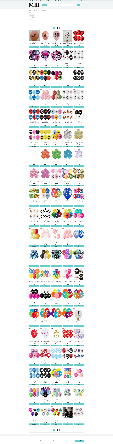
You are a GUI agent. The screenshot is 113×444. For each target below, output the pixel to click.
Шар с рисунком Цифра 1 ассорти (67, 301)
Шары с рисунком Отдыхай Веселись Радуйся (79, 63)
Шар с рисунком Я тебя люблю (34, 341)
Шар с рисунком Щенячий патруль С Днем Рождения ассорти (79, 201)
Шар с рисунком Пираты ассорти (56, 221)
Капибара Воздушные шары (68, 122)
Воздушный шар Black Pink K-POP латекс (67, 103)
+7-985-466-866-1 (81, 0)
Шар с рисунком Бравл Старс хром (78, 262)
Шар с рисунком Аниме (56, 400)
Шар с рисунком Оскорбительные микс (34, 302)
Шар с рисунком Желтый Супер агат (34, 162)
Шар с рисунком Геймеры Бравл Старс (56, 381)
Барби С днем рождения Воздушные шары (34, 143)
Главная (30, 10)
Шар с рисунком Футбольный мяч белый (45, 221)
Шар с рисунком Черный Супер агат (67, 143)
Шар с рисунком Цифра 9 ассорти (68, 321)
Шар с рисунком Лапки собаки (67, 201)
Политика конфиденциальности (56, 0)
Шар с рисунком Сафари (78, 181)
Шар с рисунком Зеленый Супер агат (56, 162)
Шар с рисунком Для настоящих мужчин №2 (56, 262)
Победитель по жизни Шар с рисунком (67, 43)
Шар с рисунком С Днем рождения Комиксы (56, 420)
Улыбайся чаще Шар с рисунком (45, 43)
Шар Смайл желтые (45, 142)
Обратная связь (46, 0)
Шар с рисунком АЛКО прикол (78, 281)
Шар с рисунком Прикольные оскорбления (79, 122)
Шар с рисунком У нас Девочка (67, 241)
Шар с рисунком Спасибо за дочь (45, 102)
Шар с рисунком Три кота (34, 221)
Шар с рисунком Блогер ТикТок (45, 400)
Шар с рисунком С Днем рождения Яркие (34, 281)
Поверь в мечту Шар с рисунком (56, 43)
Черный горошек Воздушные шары (79, 43)
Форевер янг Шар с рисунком (34, 43)
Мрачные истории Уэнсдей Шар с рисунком (45, 381)
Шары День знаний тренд (56, 102)
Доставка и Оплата (38, 0)
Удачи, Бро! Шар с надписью (67, 419)
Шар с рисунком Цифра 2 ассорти (79, 301)
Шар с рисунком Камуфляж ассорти (34, 201)
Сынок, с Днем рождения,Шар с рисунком (34, 381)
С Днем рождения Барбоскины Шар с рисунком (68, 381)
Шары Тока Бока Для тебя (56, 122)
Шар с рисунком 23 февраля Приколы (45, 201)
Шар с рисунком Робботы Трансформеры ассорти (67, 221)
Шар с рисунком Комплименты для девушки (34, 420)
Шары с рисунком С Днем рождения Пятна (67, 63)
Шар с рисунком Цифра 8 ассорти (56, 321)
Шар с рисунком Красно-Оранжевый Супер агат (45, 162)
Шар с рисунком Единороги (79, 380)
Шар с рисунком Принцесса (79, 341)
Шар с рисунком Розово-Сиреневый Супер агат (45, 182)
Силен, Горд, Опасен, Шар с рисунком (79, 321)
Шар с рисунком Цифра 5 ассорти (34, 321)
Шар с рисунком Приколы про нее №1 (67, 281)
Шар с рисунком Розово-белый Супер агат (34, 182)
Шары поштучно (35, 10)
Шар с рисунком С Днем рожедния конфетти (56, 281)
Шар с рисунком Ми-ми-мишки (56, 201)
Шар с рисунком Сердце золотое (45, 341)
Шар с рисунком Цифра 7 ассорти (45, 321)
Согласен (80, 440)
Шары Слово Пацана (45, 122)
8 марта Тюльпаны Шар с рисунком (34, 400)
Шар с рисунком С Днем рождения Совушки (45, 420)
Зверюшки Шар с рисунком (67, 400)
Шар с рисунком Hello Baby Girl (45, 241)
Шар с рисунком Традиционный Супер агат (78, 143)
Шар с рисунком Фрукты (34, 241)
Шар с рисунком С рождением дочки (56, 242)
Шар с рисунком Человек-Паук (34, 122)
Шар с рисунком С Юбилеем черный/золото (34, 83)
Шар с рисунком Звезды (67, 181)
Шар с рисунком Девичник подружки (56, 182)
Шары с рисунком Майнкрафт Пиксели (56, 83)
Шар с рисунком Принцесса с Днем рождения (34, 361)
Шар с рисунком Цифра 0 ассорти (56, 301)
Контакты (31, 0)
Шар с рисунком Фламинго (78, 221)
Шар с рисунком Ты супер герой (78, 400)
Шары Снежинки (34, 102)
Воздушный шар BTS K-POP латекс (79, 102)
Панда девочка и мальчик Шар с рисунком (78, 420)
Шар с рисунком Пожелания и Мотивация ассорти (56, 143)
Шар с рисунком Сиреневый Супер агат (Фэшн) (79, 162)
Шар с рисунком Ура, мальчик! (78, 241)
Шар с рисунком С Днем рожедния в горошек (45, 281)
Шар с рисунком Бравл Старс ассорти (67, 262)
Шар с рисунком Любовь (67, 341)
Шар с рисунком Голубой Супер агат (67, 162)
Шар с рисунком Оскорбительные (45, 301)
